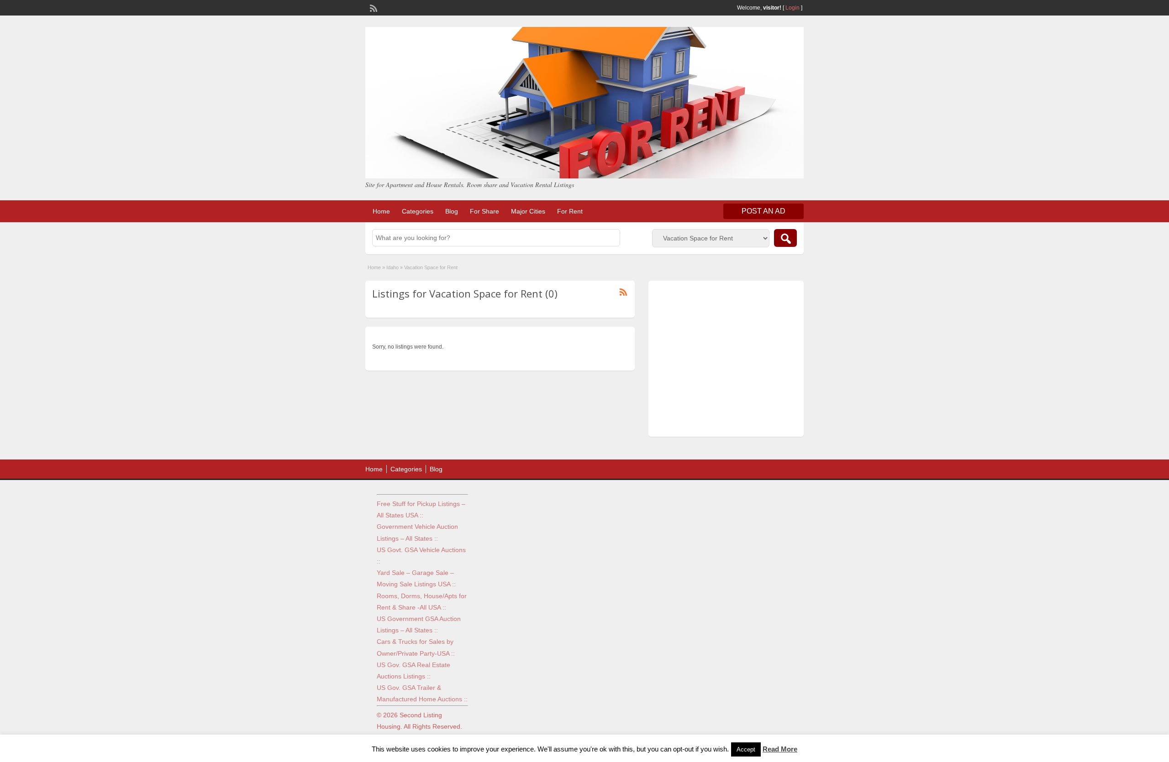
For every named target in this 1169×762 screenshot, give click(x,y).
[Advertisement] (726, 361)
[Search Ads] (785, 238)
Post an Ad (763, 211)
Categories (417, 211)
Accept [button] (746, 749)
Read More (780, 749)
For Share (484, 211)
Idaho (392, 267)
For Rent (570, 211)
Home (381, 211)
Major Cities (528, 211)
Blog (451, 211)
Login (792, 8)
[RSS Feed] (372, 7)
